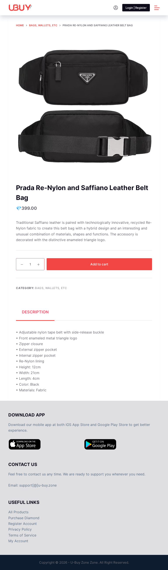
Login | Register (136, 7)
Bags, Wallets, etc (51, 288)
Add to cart (99, 264)
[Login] (116, 7)
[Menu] (157, 8)
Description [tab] (35, 312)
